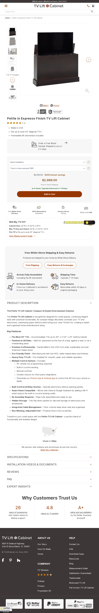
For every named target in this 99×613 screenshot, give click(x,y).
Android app (49, 378)
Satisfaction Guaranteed (80, 573)
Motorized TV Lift (77, 583)
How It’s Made (44, 549)
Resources (74, 559)
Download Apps (76, 554)
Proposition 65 (44, 591)
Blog (71, 563)
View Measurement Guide (20, 236)
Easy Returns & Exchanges (60, 265)
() (24, 123)
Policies (41, 581)
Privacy (41, 586)
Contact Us (74, 544)
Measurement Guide (78, 568)
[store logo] (48, 6)
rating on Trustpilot (49, 513)
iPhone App (35, 378)
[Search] (92, 11)
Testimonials (74, 578)
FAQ (71, 549)
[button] (6, 609)
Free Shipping (32, 265)
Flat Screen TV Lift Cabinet (81, 587)
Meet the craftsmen (49, 450)
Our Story (42, 544)
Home (7, 18)
